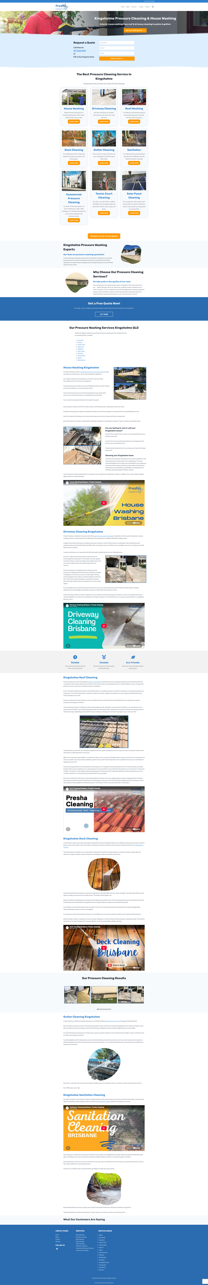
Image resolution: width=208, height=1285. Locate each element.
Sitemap (57, 1241)
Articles (141, 7)
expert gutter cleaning (112, 1021)
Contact (147, 7)
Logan (101, 1250)
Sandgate (102, 1260)
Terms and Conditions (107, 1283)
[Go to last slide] (65, 995)
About (128, 7)
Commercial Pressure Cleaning (84, 1248)
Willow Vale (81, 347)
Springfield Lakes (104, 1262)
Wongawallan (81, 355)
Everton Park (102, 1242)
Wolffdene (80, 349)
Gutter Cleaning (80, 1244)
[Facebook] (56, 1248)
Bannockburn (81, 360)
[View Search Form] (152, 6)
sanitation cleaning (105, 1101)
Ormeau (80, 342)
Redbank (101, 1255)
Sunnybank (102, 1267)
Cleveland (102, 1240)
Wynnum (101, 1270)
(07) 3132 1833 (150, 1)
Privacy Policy (98, 1283)
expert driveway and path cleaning (103, 536)
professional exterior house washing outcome (93, 372)
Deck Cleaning (80, 1241)
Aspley (101, 1235)
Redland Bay (102, 1257)
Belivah (80, 358)
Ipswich (101, 1247)
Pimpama (80, 353)
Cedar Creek (81, 351)
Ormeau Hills (81, 344)
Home (123, 7)
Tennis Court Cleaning (82, 1250)
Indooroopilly (103, 1245)
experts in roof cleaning (95, 682)
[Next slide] (142, 995)
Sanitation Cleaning (81, 1246)
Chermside (102, 1237)
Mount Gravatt (103, 1252)
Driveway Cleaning (81, 1237)
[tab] (97, 1009)
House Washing (80, 1235)
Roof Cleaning (80, 1239)
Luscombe (80, 340)
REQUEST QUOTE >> (116, 58)
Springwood (102, 1265)
